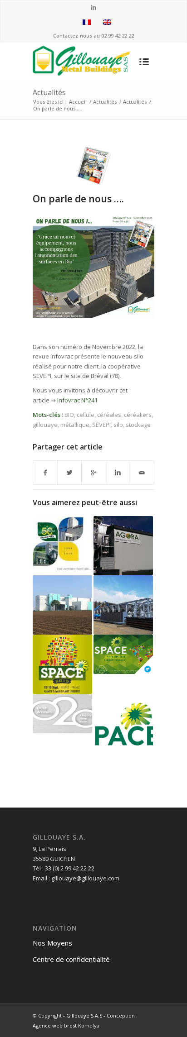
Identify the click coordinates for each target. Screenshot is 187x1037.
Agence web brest (55, 1025)
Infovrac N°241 (77, 400)
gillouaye (45, 425)
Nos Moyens (52, 942)
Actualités (49, 92)
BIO (69, 415)
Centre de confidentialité (71, 959)
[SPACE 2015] (62, 664)
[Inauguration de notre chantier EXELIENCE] (62, 605)
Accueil (78, 101)
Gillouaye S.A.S (84, 1015)
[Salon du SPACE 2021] (123, 723)
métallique (74, 425)
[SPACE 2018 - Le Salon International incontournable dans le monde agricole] (123, 654)
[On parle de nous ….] (93, 165)
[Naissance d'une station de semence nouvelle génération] (123, 605)
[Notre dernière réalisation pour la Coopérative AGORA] (123, 545)
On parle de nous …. (78, 198)
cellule (85, 415)
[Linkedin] (93, 7)
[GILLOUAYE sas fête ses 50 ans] (62, 543)
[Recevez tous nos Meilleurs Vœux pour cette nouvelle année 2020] (62, 713)
